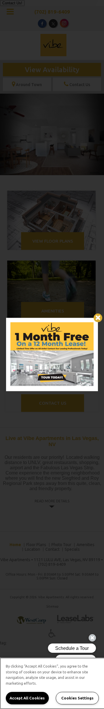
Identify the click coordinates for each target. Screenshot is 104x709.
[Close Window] (98, 317)
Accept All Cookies (27, 698)
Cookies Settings (77, 698)
